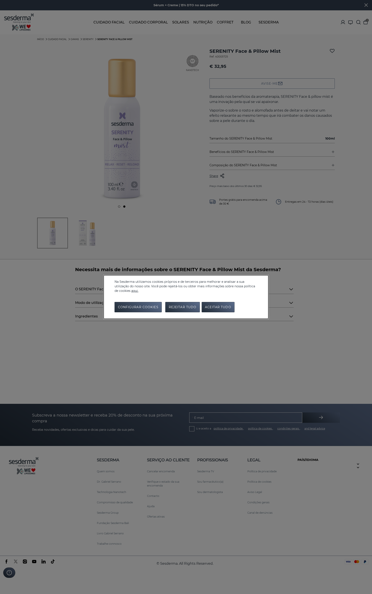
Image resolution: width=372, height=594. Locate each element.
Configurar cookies (138, 307)
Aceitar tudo (218, 307)
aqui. (134, 291)
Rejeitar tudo (183, 307)
